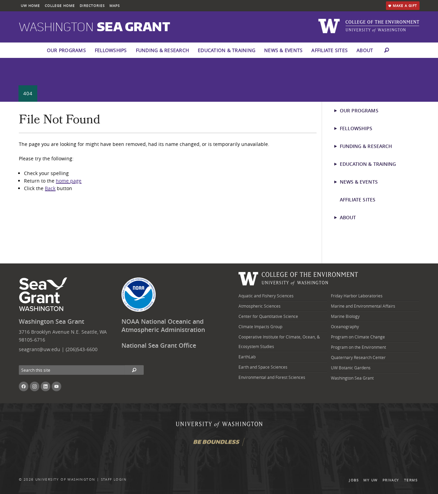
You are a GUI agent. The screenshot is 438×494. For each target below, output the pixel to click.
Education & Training (226, 50)
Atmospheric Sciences (260, 306)
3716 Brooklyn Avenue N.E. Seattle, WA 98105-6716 (63, 336)
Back (50, 188)
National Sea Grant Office (158, 345)
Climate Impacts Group (260, 326)
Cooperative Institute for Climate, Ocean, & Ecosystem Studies (279, 341)
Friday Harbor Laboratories (357, 295)
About (365, 50)
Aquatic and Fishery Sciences (266, 295)
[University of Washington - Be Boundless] (219, 444)
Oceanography (345, 326)
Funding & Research (162, 50)
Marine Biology (345, 316)
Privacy (391, 480)
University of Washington (65, 479)
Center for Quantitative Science (268, 316)
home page (68, 180)
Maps (115, 5)
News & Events (283, 50)
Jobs (354, 480)
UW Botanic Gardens (351, 367)
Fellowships (111, 50)
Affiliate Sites (329, 50)
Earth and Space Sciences (263, 367)
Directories (92, 5)
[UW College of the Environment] (298, 278)
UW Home (30, 5)
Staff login (114, 479)
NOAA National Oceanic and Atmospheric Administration (163, 326)
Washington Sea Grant (51, 321)
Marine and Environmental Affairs (363, 306)
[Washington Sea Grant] (44, 294)
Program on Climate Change (358, 336)
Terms (410, 480)
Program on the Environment (358, 347)
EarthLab (247, 356)
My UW (370, 480)
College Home (60, 5)
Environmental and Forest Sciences (272, 377)
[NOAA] (138, 294)
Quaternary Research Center (358, 357)
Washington (94, 27)
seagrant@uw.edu (39, 349)
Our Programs (66, 50)
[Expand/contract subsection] (338, 110)
